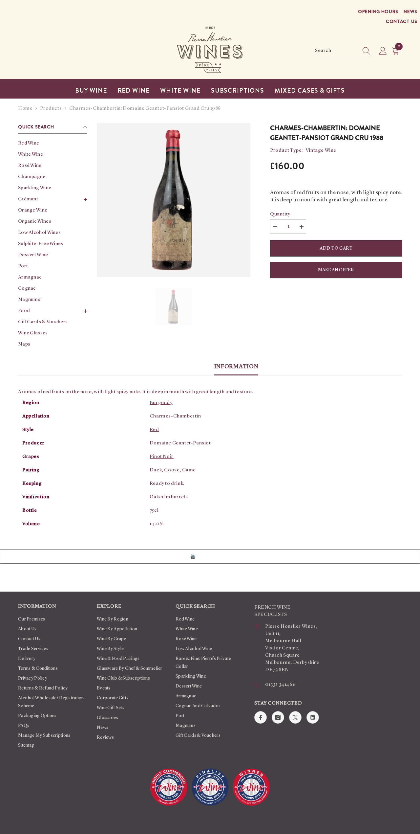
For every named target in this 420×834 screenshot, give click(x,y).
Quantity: (280, 214)
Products (51, 108)
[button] (52, 199)
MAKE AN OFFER (336, 273)
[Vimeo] (312, 717)
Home (25, 108)
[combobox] (336, 51)
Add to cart (336, 248)
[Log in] (383, 51)
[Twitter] (295, 717)
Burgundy (161, 402)
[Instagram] (278, 717)
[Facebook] (260, 717)
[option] (173, 200)
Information (236, 367)
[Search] (343, 51)
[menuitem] (52, 143)
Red (154, 429)
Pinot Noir (162, 456)
